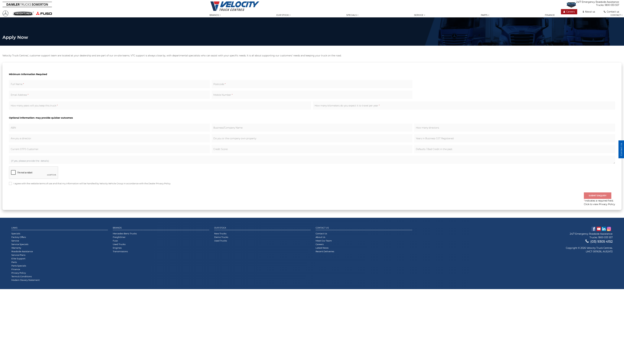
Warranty (16, 248)
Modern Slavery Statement (25, 280)
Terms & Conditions (21, 276)
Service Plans (18, 255)
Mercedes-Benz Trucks (125, 233)
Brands (214, 15)
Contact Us (322, 228)
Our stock (282, 15)
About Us (320, 237)
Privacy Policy (18, 273)
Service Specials (19, 244)
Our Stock (220, 228)
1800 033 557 (612, 5)
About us (590, 11)
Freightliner (119, 237)
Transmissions (120, 251)
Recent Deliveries (325, 251)
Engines (117, 248)
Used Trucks (119, 244)
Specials (351, 15)
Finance (550, 15)
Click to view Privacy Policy (599, 204)
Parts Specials (18, 265)
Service (419, 15)
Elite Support (18, 258)
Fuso (115, 240)
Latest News (322, 248)
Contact (616, 15)
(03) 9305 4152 (601, 241)
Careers (570, 11)
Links (14, 228)
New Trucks (220, 233)
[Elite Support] (571, 5)
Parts (484, 15)
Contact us (613, 11)
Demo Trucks (221, 237)
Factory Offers (18, 237)
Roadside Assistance (22, 251)
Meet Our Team (324, 240)
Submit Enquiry (597, 195)
